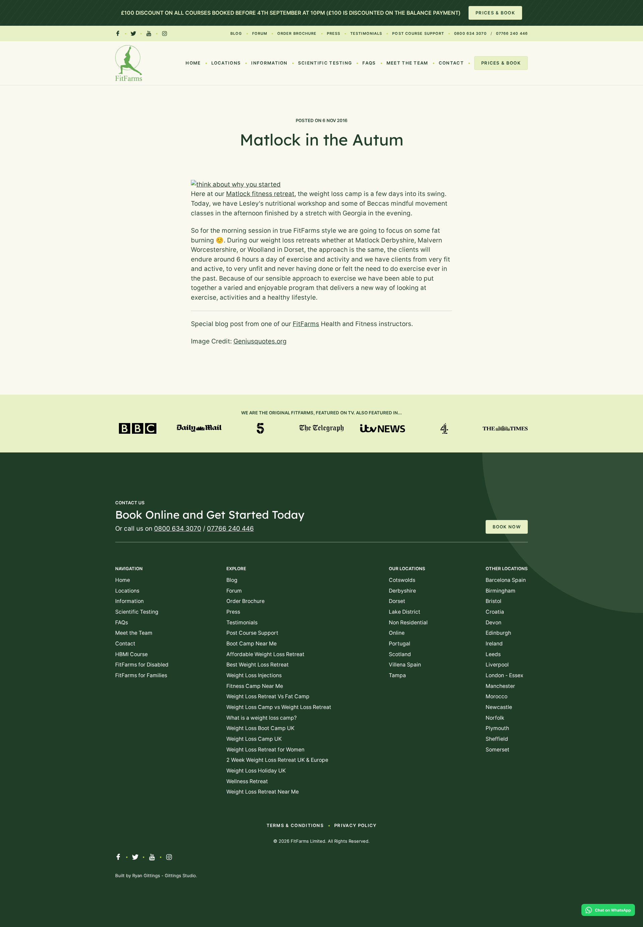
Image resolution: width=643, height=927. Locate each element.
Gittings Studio (180, 875)
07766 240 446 (512, 33)
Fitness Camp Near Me (254, 686)
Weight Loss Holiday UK (256, 770)
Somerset (497, 749)
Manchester (500, 686)
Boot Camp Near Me (251, 643)
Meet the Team (407, 63)
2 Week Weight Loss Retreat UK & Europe (277, 760)
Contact (451, 63)
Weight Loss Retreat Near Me (262, 792)
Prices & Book (495, 12)
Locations (226, 63)
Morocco (496, 696)
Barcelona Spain (506, 580)
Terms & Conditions (295, 825)
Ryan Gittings (146, 875)
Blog (236, 33)
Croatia (495, 612)
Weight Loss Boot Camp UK (260, 728)
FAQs (369, 63)
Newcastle (499, 707)
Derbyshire (402, 591)
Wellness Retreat (247, 781)
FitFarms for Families (141, 675)
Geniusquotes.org (260, 341)
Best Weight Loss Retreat (257, 664)
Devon (493, 622)
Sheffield (497, 739)
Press (334, 33)
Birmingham (500, 591)
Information (269, 63)
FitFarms (306, 324)
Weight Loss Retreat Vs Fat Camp (267, 696)
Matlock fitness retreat (260, 194)
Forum (260, 33)
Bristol (493, 601)
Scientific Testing (325, 63)
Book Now (507, 526)
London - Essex (504, 675)
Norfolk (495, 718)
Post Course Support (418, 33)
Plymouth (497, 728)
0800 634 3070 (470, 33)
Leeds (493, 654)
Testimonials (366, 33)
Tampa (397, 675)
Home (193, 63)
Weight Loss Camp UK (254, 739)
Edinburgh (498, 633)
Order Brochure (296, 33)
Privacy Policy (355, 825)
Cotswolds (402, 580)
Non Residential (408, 622)
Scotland (400, 654)
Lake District (404, 612)
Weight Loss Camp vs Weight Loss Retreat (278, 707)
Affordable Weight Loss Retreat (265, 654)
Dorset (397, 601)
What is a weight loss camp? (261, 718)
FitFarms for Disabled (141, 664)
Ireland (494, 643)
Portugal (399, 643)
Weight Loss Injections (254, 675)
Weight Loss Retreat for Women (265, 749)
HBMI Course (131, 654)
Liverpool (497, 664)
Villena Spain (405, 664)
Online (397, 633)
